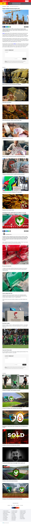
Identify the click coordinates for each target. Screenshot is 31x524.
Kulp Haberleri (22, 514)
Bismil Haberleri (22, 517)
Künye (11, 505)
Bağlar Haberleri (5, 513)
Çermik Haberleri (5, 517)
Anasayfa (4, 6)
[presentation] (5, 3)
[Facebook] (3, 26)
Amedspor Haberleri (14, 512)
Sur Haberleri (13, 513)
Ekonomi (8, 6)
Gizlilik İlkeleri (17, 505)
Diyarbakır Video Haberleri (6, 512)
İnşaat (3, 33)
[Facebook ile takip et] (13, 508)
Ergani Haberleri (14, 518)
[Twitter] (4, 26)
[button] (24, 26)
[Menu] (26, 1)
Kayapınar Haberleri (5, 514)
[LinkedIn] (7, 26)
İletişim (14, 505)
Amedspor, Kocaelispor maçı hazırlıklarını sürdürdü (16, 3)
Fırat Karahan (7, 234)
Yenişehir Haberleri (22, 513)
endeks (14, 43)
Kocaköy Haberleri (22, 518)
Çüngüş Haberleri (14, 517)
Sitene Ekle (21, 505)
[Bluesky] (5, 26)
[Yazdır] (10, 26)
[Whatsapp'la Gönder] (8, 26)
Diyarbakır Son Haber (23, 512)
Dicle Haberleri (5, 518)
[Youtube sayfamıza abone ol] (16, 508)
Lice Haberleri (13, 514)
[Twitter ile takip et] (15, 508)
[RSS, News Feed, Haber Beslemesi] (18, 508)
